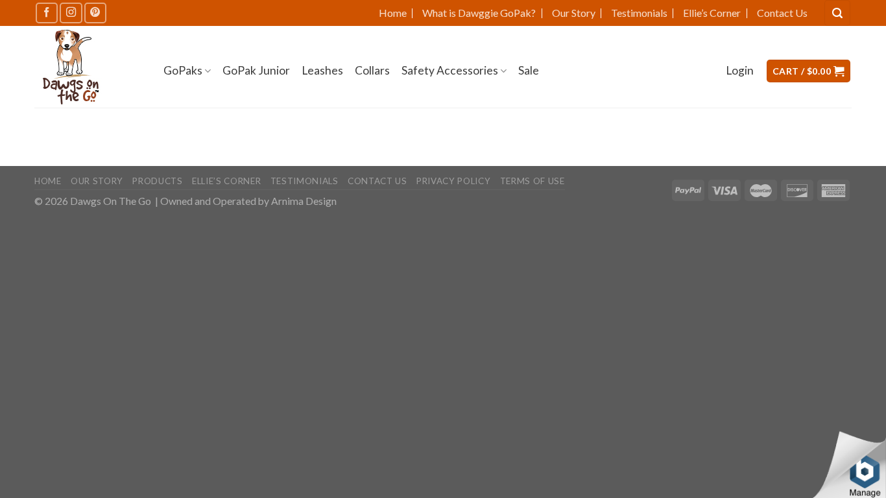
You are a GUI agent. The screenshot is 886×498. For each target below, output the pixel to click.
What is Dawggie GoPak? (479, 12)
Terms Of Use (532, 181)
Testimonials (639, 12)
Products (157, 181)
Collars (372, 70)
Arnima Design (304, 201)
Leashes (322, 70)
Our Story (573, 12)
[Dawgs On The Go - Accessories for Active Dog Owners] (89, 67)
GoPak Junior (256, 70)
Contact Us (782, 12)
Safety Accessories (449, 70)
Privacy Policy (453, 181)
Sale (528, 70)
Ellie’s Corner (712, 12)
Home (393, 12)
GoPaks (182, 70)
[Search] (837, 13)
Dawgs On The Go (110, 201)
